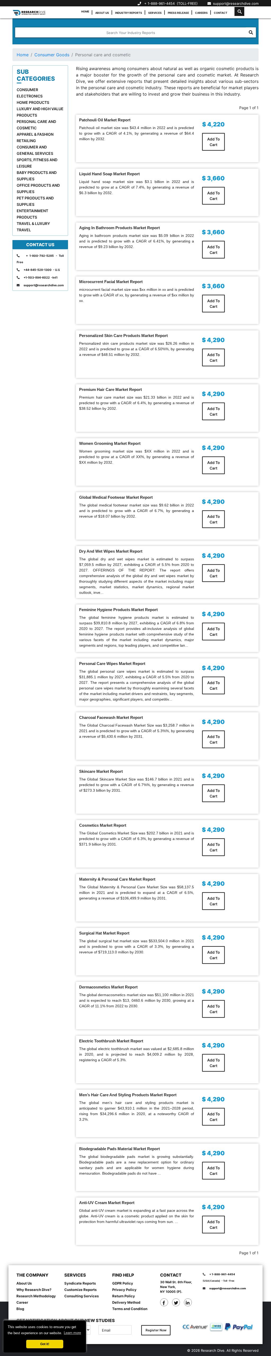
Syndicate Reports (80, 1283)
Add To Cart (213, 142)
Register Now (156, 1330)
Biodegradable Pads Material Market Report (119, 1148)
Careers (201, 12)
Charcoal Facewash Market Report (111, 717)
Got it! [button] (44, 1344)
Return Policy (123, 1296)
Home (85, 11)
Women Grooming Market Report (110, 443)
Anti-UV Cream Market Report (106, 1202)
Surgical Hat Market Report (104, 933)
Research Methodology (36, 1296)
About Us (102, 12)
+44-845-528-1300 (38, 270)
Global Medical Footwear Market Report (116, 497)
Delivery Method (126, 1302)
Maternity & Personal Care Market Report (117, 879)
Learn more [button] (72, 1333)
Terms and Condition (129, 1309)
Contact (220, 12)
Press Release (178, 12)
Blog (20, 1309)
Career (22, 1302)
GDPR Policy (122, 1283)
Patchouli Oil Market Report (104, 120)
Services (155, 12)
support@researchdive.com (235, 3)
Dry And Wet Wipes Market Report (110, 551)
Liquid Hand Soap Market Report (109, 174)
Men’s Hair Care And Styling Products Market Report (128, 1095)
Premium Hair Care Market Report (110, 389)
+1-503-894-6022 (37, 277)
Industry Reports (128, 12)
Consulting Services (81, 1296)
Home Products (33, 102)
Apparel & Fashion (35, 134)
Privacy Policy (124, 1289)
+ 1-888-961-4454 (159, 3)
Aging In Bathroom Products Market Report (119, 227)
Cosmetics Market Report (102, 825)
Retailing (26, 140)
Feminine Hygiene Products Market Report (118, 609)
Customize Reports (80, 1289)
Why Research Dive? (33, 1289)
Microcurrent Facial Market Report (111, 281)
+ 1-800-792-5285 (40, 256)
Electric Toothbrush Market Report (111, 1041)
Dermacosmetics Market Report (108, 987)
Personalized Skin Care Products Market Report (123, 335)
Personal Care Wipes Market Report (112, 663)
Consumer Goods (51, 54)
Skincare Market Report (101, 771)
